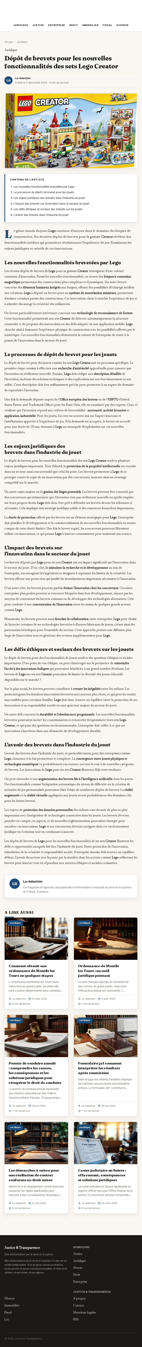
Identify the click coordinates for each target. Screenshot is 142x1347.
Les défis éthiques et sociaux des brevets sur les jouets (48, 209)
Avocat (77, 1268)
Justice (38, 25)
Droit (73, 25)
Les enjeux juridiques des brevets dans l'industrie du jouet (49, 198)
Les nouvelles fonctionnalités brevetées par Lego (44, 186)
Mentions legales (84, 1312)
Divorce (122, 25)
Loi (6, 1319)
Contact (78, 1305)
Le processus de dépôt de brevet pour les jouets (44, 192)
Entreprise (56, 25)
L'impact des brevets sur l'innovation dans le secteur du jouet (51, 203)
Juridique (20, 25)
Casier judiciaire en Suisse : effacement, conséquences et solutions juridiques (102, 1175)
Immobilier (90, 25)
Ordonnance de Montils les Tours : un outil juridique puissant (98, 971)
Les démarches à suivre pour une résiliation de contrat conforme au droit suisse (34, 1175)
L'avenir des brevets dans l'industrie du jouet (41, 215)
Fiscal (107, 25)
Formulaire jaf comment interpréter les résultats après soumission (100, 1068)
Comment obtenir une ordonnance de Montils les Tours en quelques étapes (32, 971)
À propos (42, 891)
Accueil (8, 41)
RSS (76, 1319)
